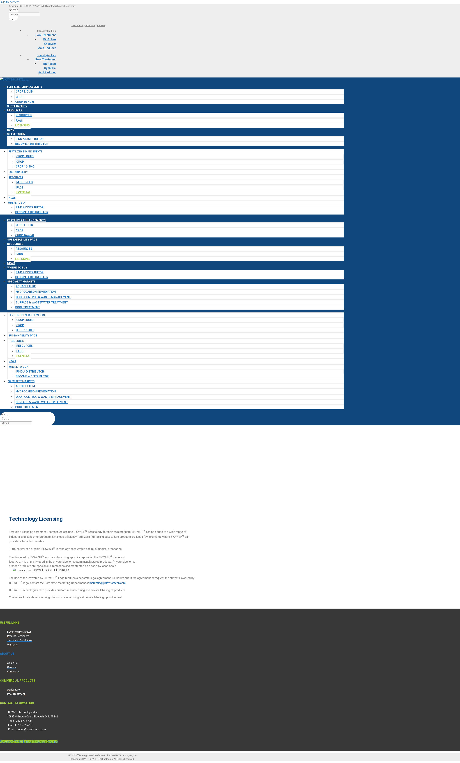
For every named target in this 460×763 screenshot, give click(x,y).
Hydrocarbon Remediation (36, 291)
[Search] (11, 19)
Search (13, 10)
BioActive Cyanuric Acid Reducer (47, 44)
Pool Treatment (45, 35)
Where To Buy (16, 134)
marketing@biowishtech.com (107, 583)
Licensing (22, 125)
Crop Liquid (24, 91)
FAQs (19, 120)
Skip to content (9, 2)
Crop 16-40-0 (24, 101)
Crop (19, 97)
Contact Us (77, 25)
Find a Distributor (29, 139)
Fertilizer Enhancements (24, 86)
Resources (14, 110)
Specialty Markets (46, 31)
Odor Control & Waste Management (43, 297)
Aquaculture (26, 286)
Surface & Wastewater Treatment (42, 302)
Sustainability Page (22, 239)
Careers (101, 25)
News (10, 129)
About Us (90, 25)
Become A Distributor (31, 143)
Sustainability (17, 106)
